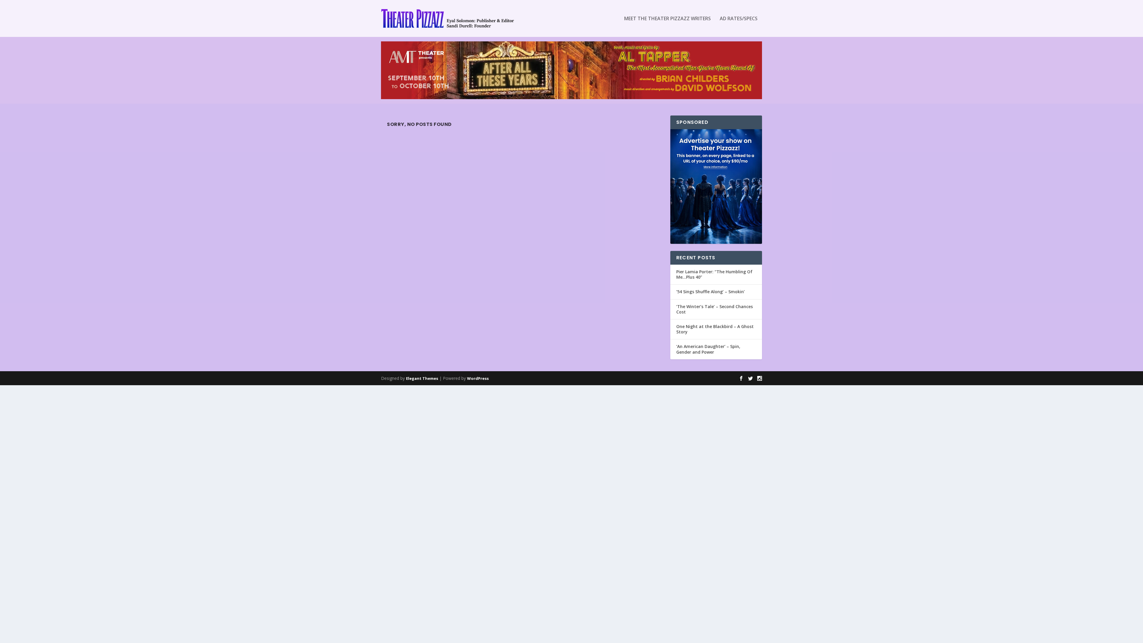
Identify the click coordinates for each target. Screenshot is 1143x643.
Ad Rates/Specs (739, 19)
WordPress (478, 378)
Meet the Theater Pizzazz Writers (667, 19)
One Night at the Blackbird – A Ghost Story (715, 329)
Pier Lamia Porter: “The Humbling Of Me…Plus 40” (714, 274)
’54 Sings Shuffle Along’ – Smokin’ (710, 291)
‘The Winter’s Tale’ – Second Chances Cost (714, 309)
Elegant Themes (422, 378)
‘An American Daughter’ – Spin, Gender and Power (708, 349)
